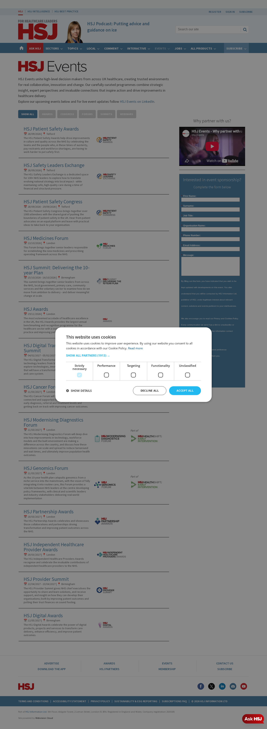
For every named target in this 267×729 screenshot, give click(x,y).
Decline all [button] (150, 390)
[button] (133, 355)
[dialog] (133, 364)
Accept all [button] (185, 390)
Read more (135, 348)
